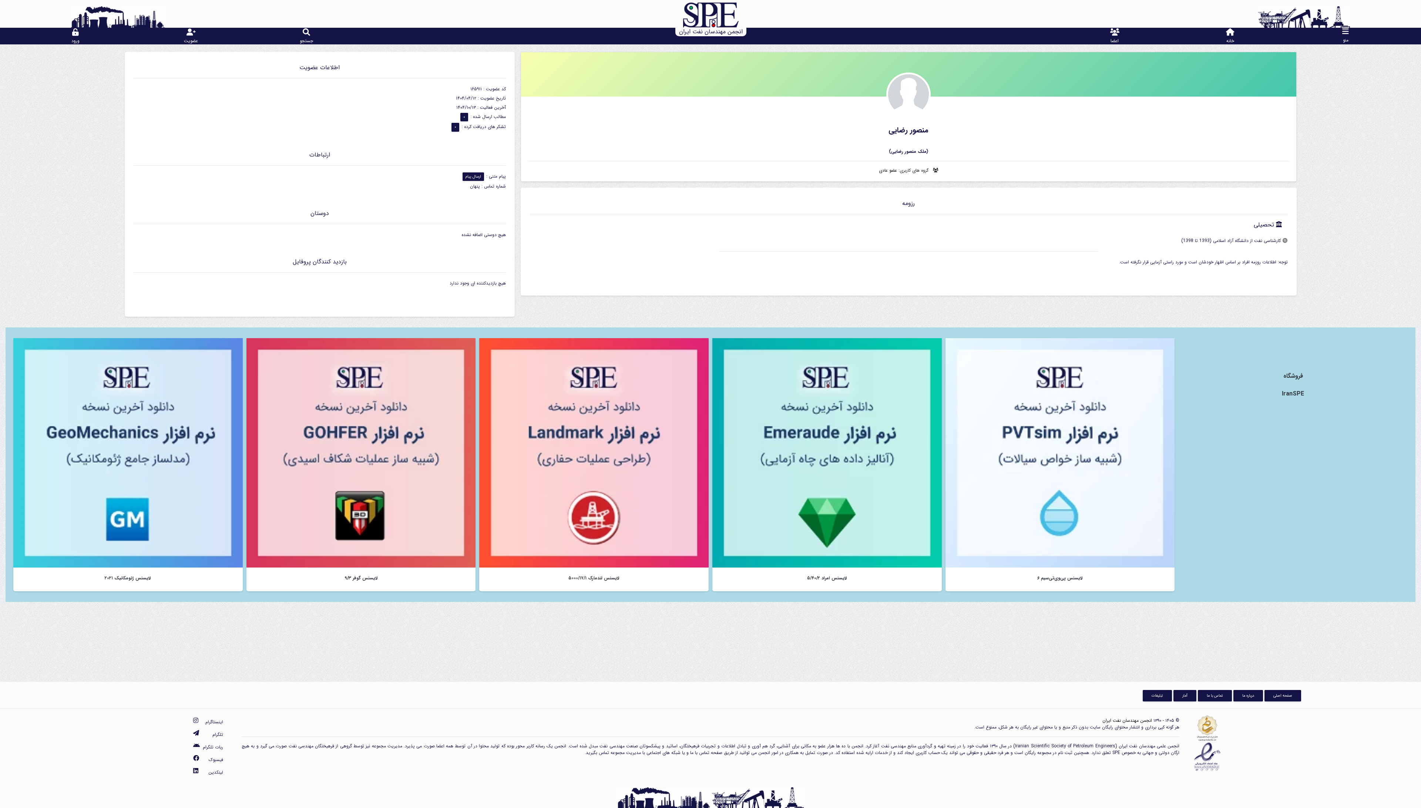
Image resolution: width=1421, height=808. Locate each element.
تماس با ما (1215, 695)
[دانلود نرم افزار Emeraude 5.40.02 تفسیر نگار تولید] (827, 452)
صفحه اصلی (1282, 695)
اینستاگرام (214, 721)
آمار (1184, 695)
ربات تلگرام (213, 747)
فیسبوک (216, 759)
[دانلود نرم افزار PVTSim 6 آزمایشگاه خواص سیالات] (1060, 452)
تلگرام (217, 734)
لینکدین (215, 772)
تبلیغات (1157, 695)
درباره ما (1248, 695)
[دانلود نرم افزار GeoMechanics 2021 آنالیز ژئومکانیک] (128, 452)
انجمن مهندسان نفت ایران (1127, 720)
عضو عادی (888, 170)
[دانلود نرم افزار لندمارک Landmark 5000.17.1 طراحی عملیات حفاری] (594, 452)
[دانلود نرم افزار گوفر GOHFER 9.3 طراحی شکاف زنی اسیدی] (361, 452)
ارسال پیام (473, 176)
